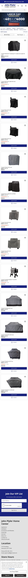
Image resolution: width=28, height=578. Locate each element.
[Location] (18, 5)
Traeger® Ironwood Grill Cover (7, 308)
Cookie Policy (12, 568)
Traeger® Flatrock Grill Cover (6, 167)
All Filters (8, 34)
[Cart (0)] (25, 5)
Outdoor (13, 28)
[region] (14, 569)
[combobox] (20, 35)
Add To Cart (14, 59)
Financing (3, 532)
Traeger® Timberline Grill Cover (7, 361)
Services (3, 534)
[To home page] (10, 6)
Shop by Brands (5, 539)
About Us (3, 536)
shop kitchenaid (14, 24)
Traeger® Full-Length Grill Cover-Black (8, 193)
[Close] (26, 562)
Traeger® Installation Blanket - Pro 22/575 (9, 279)
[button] (2, 5)
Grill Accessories (22, 29)
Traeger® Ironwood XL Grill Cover (7, 334)
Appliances (9, 28)
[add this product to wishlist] (25, 40)
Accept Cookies (20, 575)
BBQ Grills (16, 29)
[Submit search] (24, 10)
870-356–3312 (8, 551)
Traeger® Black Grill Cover (6, 110)
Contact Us (4, 537)
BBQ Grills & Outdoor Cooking (7, 29)
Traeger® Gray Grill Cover (6, 222)
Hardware (3, 529)
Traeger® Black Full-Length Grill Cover (8, 81)
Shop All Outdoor (20, 28)
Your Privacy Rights (14, 571)
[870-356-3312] (22, 5)
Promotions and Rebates (7, 530)
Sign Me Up (14, 510)
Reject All (7, 575)
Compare (15, 62)
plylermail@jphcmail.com (11, 553)
